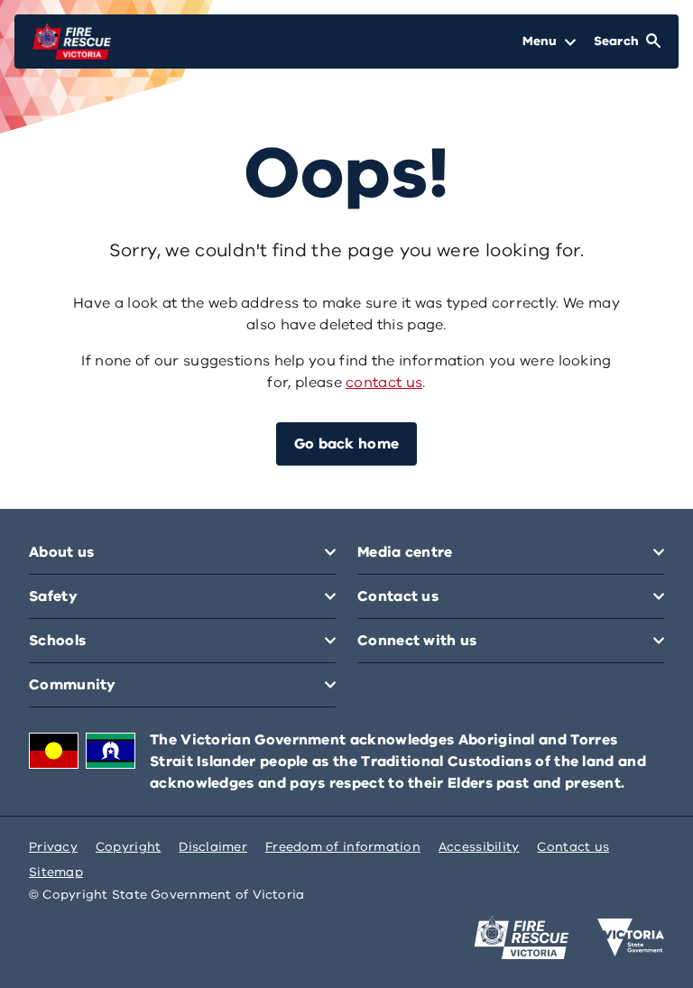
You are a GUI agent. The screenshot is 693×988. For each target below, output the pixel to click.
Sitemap (56, 872)
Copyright (128, 846)
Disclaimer (213, 846)
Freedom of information (342, 846)
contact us (384, 382)
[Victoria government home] (630, 937)
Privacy (53, 846)
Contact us (573, 846)
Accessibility (479, 846)
